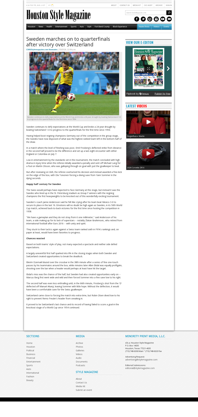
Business (30, 354)
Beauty (29, 380)
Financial (30, 357)
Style (89, 27)
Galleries (80, 350)
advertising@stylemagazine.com (141, 359)
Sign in (169, 5)
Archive (159, 5)
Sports (73, 27)
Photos (79, 346)
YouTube (162, 19)
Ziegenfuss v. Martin (135, 136)
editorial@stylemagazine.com (140, 368)
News (41, 27)
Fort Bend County (102, 27)
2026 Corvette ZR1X (135, 167)
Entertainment (61, 27)
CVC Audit (148, 5)
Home (29, 343)
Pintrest (149, 19)
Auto (82, 27)
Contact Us (125, 5)
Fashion (30, 376)
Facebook (136, 19)
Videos (156, 27)
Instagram (156, 19)
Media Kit (137, 5)
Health (49, 27)
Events (166, 27)
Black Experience (120, 27)
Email (169, 19)
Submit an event (84, 389)
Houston (31, 27)
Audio (79, 357)
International (32, 372)
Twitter (143, 19)
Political (30, 350)
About (113, 5)
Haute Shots (144, 27)
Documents (82, 361)
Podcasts (80, 365)
